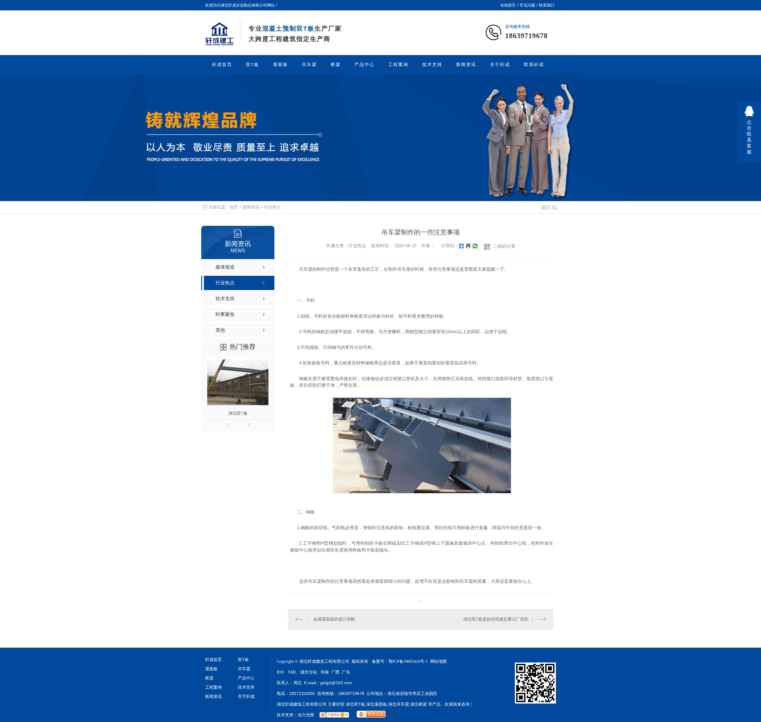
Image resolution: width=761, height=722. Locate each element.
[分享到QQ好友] (468, 246)
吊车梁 (309, 64)
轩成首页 (222, 64)
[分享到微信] (475, 246)
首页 (233, 207)
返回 (545, 207)
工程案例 (398, 64)
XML (293, 672)
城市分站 (308, 672)
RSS (281, 672)
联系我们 (546, 5)
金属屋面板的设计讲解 (334, 619)
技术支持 (432, 64)
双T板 (252, 64)
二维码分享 (504, 246)
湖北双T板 (238, 413)
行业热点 (272, 207)
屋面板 (280, 64)
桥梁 (336, 64)
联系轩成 (534, 64)
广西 (335, 672)
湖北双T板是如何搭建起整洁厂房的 (495, 619)
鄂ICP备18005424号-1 (408, 661)
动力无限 (306, 715)
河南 (324, 672)
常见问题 (527, 5)
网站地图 (438, 661)
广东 (346, 672)
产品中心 (364, 64)
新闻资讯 (466, 64)
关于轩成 (500, 64)
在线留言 (508, 5)
